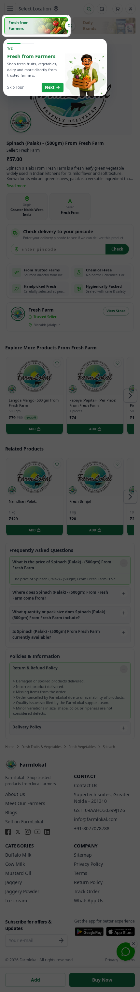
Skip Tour (15, 87)
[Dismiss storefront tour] (70, 496)
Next (49, 87)
